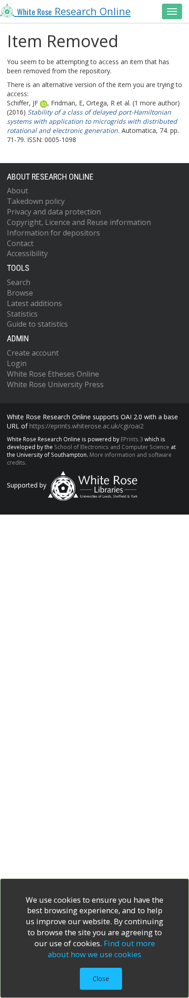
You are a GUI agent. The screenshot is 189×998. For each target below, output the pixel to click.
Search (18, 282)
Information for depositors (53, 233)
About (17, 191)
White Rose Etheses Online (53, 374)
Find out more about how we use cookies (101, 949)
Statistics (22, 314)
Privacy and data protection (54, 212)
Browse (20, 293)
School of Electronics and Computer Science (111, 446)
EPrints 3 (132, 439)
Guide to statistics (37, 324)
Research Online (74, 11)
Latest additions (34, 303)
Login (17, 363)
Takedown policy (36, 201)
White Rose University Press (55, 384)
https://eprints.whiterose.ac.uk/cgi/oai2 (86, 426)
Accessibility (27, 253)
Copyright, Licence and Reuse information (79, 222)
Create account (33, 353)
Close (101, 978)
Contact (20, 243)
